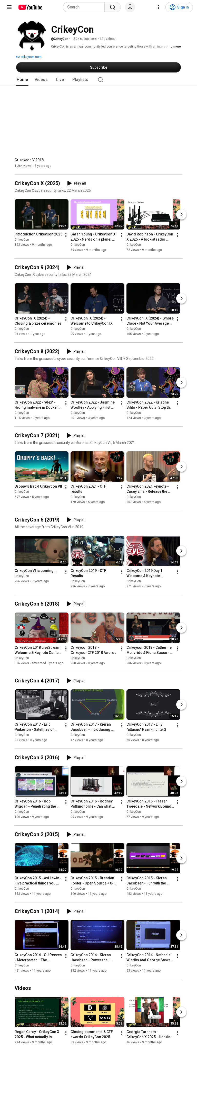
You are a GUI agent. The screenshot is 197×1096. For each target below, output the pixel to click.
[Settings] (158, 7)
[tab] (22, 80)
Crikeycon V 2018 (29, 160)
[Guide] (9, 7)
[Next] (181, 214)
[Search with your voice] (130, 7)
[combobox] (85, 7)
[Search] (112, 7)
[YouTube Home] (30, 7)
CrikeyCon (22, 239)
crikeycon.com (31, 57)
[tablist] (98, 80)
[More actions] (66, 235)
